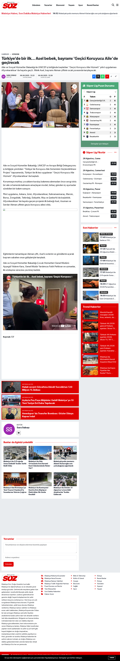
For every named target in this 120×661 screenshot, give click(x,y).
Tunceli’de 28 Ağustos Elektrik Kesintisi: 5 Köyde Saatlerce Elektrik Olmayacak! (108, 251)
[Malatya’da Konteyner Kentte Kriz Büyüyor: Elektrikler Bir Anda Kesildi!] (40, 479)
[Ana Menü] (116, 5)
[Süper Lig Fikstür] (115, 153)
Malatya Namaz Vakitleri (54, 581)
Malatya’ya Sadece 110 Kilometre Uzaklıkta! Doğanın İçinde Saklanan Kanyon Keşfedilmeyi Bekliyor (108, 239)
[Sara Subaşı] (9, 429)
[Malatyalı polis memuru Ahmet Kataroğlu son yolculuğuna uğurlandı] (65, 453)
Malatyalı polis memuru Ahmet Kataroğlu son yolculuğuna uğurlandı (64, 463)
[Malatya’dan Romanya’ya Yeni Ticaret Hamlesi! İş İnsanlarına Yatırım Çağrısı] (15, 479)
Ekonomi (60, 5)
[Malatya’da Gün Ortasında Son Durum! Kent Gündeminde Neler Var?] (40, 453)
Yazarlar (48, 5)
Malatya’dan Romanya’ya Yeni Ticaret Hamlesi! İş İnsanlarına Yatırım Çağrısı (15, 490)
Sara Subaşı (23, 427)
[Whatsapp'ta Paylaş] (103, 76)
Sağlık (75, 586)
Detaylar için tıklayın (99, 144)
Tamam (111, 657)
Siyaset (100, 586)
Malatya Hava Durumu (53, 578)
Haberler (5, 54)
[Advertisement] (60, 34)
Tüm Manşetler (50, 589)
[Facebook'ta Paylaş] (94, 76)
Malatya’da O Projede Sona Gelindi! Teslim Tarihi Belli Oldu (15, 463)
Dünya (99, 576)
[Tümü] (115, 228)
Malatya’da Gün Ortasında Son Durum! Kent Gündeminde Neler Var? (108, 297)
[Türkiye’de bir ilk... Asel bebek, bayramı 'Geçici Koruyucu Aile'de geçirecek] (40, 105)
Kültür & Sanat (106, 234)
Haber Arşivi (49, 594)
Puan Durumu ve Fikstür (53, 586)
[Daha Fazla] (107, 76)
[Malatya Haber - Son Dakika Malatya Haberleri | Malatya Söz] (10, 5)
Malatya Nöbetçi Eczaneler (55, 576)
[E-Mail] (19, 433)
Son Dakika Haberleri (52, 591)
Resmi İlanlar (93, 5)
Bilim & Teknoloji (79, 576)
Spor (80, 5)
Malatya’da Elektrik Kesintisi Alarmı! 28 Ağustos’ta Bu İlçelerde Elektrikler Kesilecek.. (108, 262)
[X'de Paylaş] (98, 76)
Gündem (36, 5)
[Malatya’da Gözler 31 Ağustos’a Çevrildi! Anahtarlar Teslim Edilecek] (65, 479)
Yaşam (71, 5)
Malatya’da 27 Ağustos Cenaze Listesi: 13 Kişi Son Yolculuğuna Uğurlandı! (86, 13)
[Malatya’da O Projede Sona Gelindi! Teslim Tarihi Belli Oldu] (15, 453)
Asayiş (75, 581)
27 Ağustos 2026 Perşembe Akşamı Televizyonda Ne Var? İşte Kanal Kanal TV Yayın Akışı (108, 286)
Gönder (8, 564)
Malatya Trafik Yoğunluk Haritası (57, 584)
